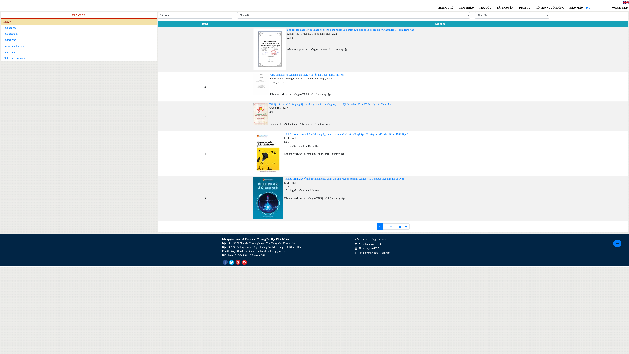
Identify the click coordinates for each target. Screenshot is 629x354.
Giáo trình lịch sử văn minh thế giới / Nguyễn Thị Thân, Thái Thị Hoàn (307, 74)
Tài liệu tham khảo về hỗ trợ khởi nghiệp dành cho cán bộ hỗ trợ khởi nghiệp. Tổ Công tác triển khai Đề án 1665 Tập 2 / (346, 134)
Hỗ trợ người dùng (549, 7)
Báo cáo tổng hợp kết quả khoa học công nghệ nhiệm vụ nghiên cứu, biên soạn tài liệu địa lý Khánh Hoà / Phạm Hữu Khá (350, 29)
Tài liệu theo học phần (13, 58)
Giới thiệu (466, 7)
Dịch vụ (524, 7)
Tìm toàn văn (9, 40)
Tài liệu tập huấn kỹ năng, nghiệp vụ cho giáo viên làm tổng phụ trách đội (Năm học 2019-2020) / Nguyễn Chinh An (330, 104)
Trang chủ (445, 7)
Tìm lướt (6, 21)
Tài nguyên (505, 7)
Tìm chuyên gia (10, 33)
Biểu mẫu (576, 7)
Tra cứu (485, 7)
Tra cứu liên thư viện (13, 46)
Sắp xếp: (165, 15)
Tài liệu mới (8, 52)
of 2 (392, 226)
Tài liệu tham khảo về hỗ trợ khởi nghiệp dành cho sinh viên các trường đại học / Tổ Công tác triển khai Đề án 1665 (344, 178)
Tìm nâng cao (9, 27)
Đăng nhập (621, 7)
